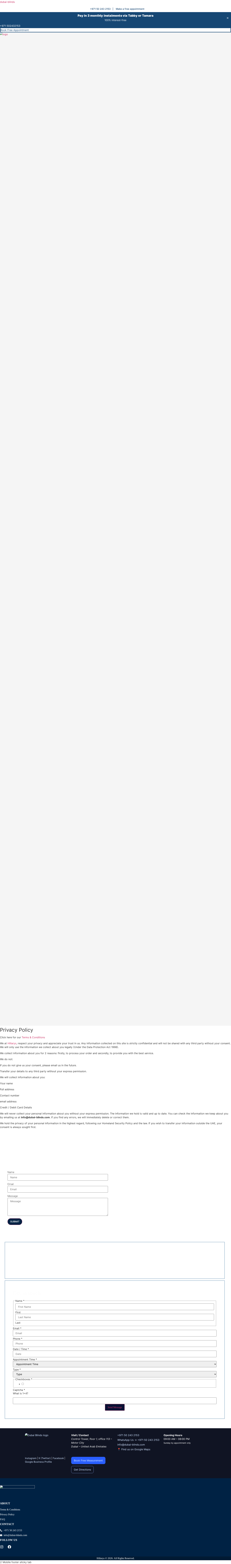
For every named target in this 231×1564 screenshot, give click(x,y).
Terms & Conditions (33, 1037)
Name (11, 1172)
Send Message (115, 1407)
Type (17, 1369)
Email (11, 1184)
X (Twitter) (44, 1458)
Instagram (30, 1458)
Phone (17, 1338)
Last (17, 1322)
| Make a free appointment (128, 8)
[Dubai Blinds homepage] (36, 1435)
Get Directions (82, 1469)
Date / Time (21, 1349)
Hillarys (12, 1043)
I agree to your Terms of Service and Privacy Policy (54, 1384)
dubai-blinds (7, 1)
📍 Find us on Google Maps (133, 1449)
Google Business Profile (38, 1461)
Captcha (19, 1390)
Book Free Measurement (88, 1460)
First (18, 1312)
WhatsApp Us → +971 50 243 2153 (138, 1439)
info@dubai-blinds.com (131, 1444)
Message (13, 1196)
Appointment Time (25, 1359)
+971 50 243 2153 (128, 1435)
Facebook (58, 1458)
